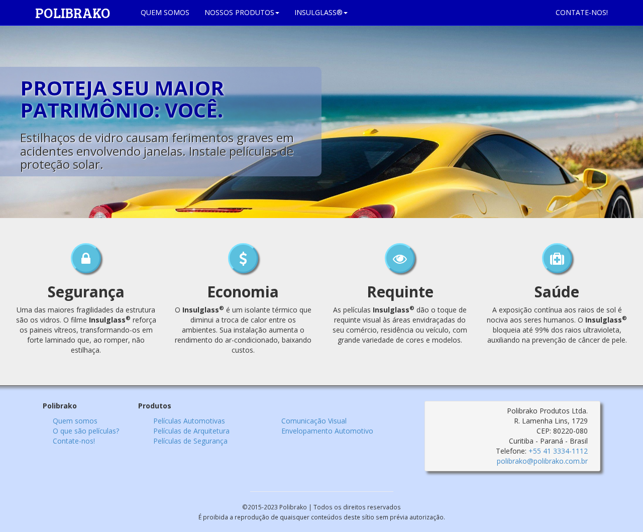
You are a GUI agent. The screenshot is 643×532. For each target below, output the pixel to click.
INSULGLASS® (318, 12)
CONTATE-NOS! (582, 12)
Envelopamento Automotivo (327, 431)
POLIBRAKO (80, 12)
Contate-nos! (74, 441)
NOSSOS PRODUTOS (239, 12)
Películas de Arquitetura (191, 431)
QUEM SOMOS (165, 12)
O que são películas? (86, 431)
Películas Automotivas (189, 420)
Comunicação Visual (314, 420)
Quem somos (75, 420)
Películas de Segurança (190, 441)
